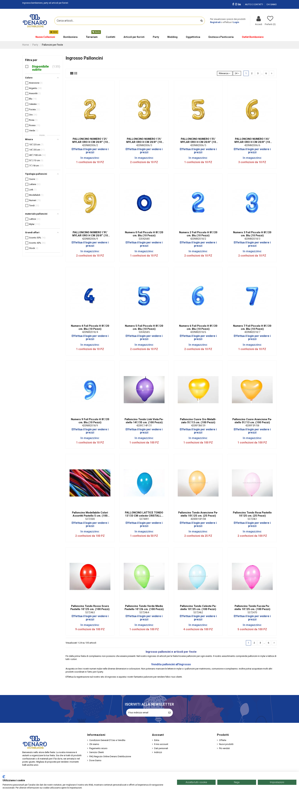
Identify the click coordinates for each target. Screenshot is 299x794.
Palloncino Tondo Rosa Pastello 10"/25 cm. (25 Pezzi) (252, 514)
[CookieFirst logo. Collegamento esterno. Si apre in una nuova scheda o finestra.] (4, 776)
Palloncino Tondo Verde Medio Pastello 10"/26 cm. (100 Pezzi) (144, 607)
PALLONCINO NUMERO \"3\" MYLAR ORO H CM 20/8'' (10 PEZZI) (144, 140)
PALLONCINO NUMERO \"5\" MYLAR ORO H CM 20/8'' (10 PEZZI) (198, 140)
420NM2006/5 (198, 145)
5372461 (252, 519)
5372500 (90, 519)
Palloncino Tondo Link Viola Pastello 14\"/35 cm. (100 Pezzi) (144, 421)
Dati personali (161, 748)
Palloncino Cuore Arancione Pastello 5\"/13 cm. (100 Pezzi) (252, 421)
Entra (156, 740)
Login (236, 22)
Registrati (215, 22)
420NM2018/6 (198, 332)
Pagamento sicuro (98, 748)
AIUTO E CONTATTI (254, 4)
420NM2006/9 (90, 238)
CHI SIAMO (271, 4)
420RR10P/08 (198, 519)
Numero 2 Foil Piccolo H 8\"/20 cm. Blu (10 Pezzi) (198, 234)
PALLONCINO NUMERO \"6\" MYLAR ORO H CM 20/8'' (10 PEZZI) (252, 140)
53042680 (144, 238)
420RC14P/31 (144, 425)
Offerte (222, 740)
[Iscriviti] (169, 713)
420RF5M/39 (198, 425)
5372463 (90, 612)
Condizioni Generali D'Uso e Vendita (107, 740)
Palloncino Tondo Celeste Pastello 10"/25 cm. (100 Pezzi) (198, 607)
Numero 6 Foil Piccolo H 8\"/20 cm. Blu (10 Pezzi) (198, 327)
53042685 (144, 332)
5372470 (252, 612)
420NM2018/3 (252, 238)
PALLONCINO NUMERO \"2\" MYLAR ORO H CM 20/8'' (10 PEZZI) (90, 140)
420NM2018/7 (252, 332)
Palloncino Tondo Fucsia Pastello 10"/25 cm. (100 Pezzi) (252, 607)
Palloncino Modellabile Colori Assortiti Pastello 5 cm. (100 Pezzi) (90, 514)
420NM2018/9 (90, 425)
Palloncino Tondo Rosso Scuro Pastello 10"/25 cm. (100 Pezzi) (90, 607)
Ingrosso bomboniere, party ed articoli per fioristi (45, 3)
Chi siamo (94, 744)
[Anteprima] (92, 134)
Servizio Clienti (96, 752)
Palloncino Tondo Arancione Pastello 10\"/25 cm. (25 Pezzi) (198, 514)
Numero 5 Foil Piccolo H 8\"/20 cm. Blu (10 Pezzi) (144, 327)
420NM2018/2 (198, 238)
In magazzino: (89, 157)
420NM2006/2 (90, 145)
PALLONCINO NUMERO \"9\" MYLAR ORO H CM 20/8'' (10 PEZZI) (90, 234)
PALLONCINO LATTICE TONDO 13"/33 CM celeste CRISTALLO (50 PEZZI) (144, 514)
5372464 (144, 612)
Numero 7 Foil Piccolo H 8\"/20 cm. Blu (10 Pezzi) (252, 327)
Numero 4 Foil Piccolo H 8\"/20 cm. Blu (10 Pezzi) (90, 327)
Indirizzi (158, 752)
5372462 (198, 612)
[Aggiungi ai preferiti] (87, 134)
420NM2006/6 (252, 145)
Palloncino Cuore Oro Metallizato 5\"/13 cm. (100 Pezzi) (198, 421)
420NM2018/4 (90, 332)
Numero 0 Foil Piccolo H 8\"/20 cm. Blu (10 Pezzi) (144, 234)
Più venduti (224, 748)
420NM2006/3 (144, 145)
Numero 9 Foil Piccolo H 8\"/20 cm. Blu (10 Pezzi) (90, 421)
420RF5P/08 (252, 425)
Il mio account (161, 744)
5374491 (144, 519)
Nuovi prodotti (226, 744)
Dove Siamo (95, 760)
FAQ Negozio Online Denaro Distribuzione (110, 756)
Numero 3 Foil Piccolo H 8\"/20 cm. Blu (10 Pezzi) (252, 234)
